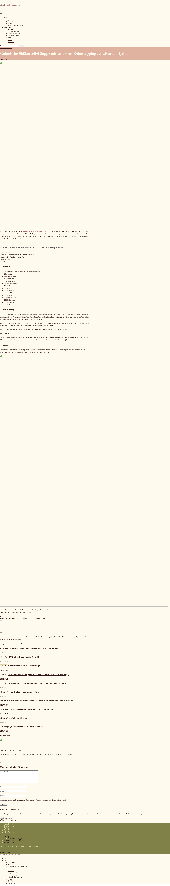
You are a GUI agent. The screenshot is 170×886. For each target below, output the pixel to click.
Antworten (4, 763)
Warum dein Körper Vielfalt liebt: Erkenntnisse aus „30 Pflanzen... (29, 648)
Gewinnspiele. (15, 838)
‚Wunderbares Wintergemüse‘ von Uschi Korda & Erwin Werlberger (35, 674)
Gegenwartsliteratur (14, 31)
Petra (1, 632)
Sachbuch (11, 42)
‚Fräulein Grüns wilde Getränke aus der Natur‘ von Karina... (27, 709)
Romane (10, 29)
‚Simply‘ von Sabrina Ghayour (14, 718)
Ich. (5, 19)
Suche (21, 45)
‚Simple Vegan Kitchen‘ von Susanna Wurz (19, 692)
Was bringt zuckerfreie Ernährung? (20, 666)
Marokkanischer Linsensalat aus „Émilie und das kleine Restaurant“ (35, 683)
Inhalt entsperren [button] (6, 818)
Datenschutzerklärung (15, 840)
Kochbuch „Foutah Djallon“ (32, 231)
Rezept (2, 616)
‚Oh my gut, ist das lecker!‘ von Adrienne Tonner (21, 726)
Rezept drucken (5, 252)
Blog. (5, 17)
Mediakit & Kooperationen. (16, 25)
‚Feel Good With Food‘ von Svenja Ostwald (19, 657)
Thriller (10, 40)
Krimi (10, 38)
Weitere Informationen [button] (8, 820)
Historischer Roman (14, 35)
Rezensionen (8, 27)
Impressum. (9, 842)
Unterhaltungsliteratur (14, 33)
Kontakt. (10, 23)
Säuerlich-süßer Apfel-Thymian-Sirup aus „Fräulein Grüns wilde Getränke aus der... (37, 701)
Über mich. (11, 21)
